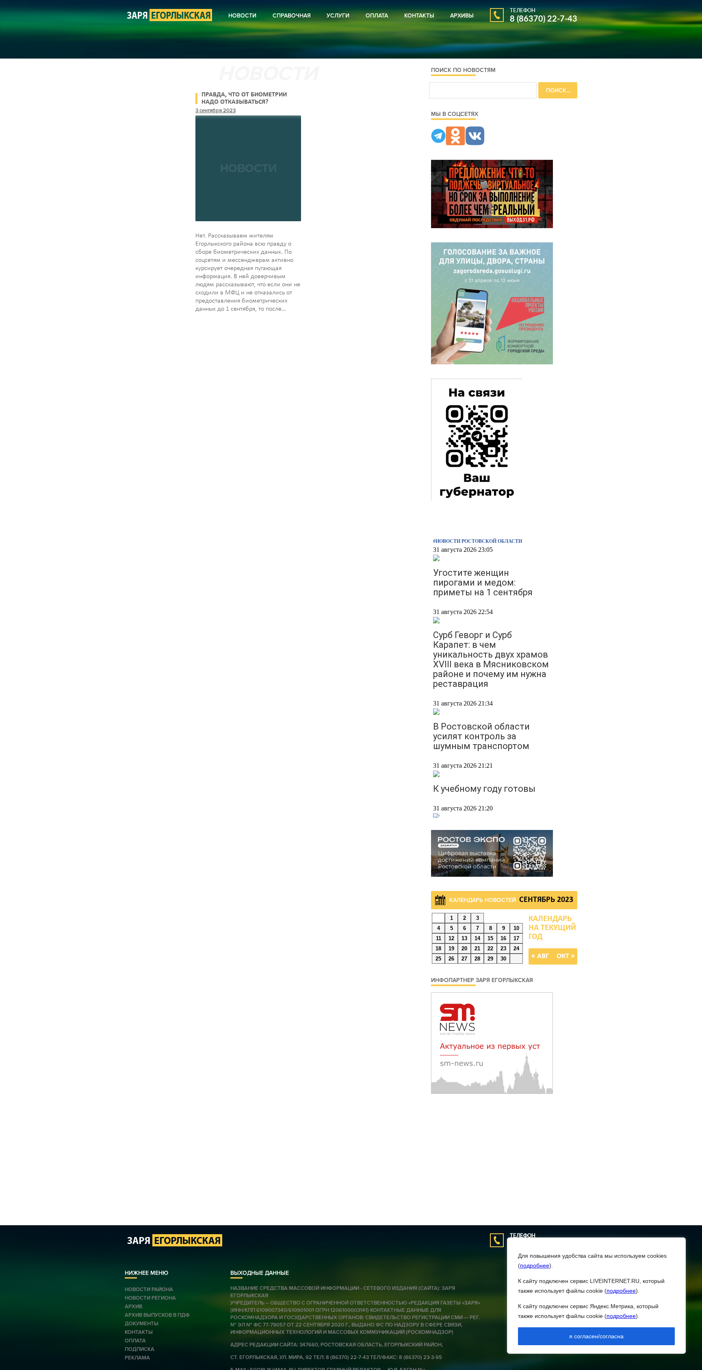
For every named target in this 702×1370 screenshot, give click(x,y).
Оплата (377, 15)
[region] (596, 1295)
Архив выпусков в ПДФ (157, 1315)
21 (477, 948)
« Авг (540, 956)
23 (503, 948)
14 (477, 938)
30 (503, 959)
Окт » (566, 956)
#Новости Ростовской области (477, 541)
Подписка (139, 1349)
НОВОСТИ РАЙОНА (149, 1289)
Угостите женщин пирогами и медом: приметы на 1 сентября (483, 582)
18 (438, 948)
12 (451, 938)
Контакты (419, 15)
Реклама (137, 1358)
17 (516, 938)
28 (477, 959)
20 (464, 948)
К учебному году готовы (484, 789)
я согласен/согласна (596, 1336)
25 (438, 959)
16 (503, 938)
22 (490, 948)
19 (451, 948)
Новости (242, 15)
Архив (133, 1306)
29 (490, 959)
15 (490, 938)
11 (438, 938)
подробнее (534, 1265)
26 (451, 959)
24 (516, 948)
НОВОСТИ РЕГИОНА (150, 1298)
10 (516, 928)
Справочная (292, 15)
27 (464, 959)
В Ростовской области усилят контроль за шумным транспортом (481, 736)
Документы (141, 1323)
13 (464, 938)
